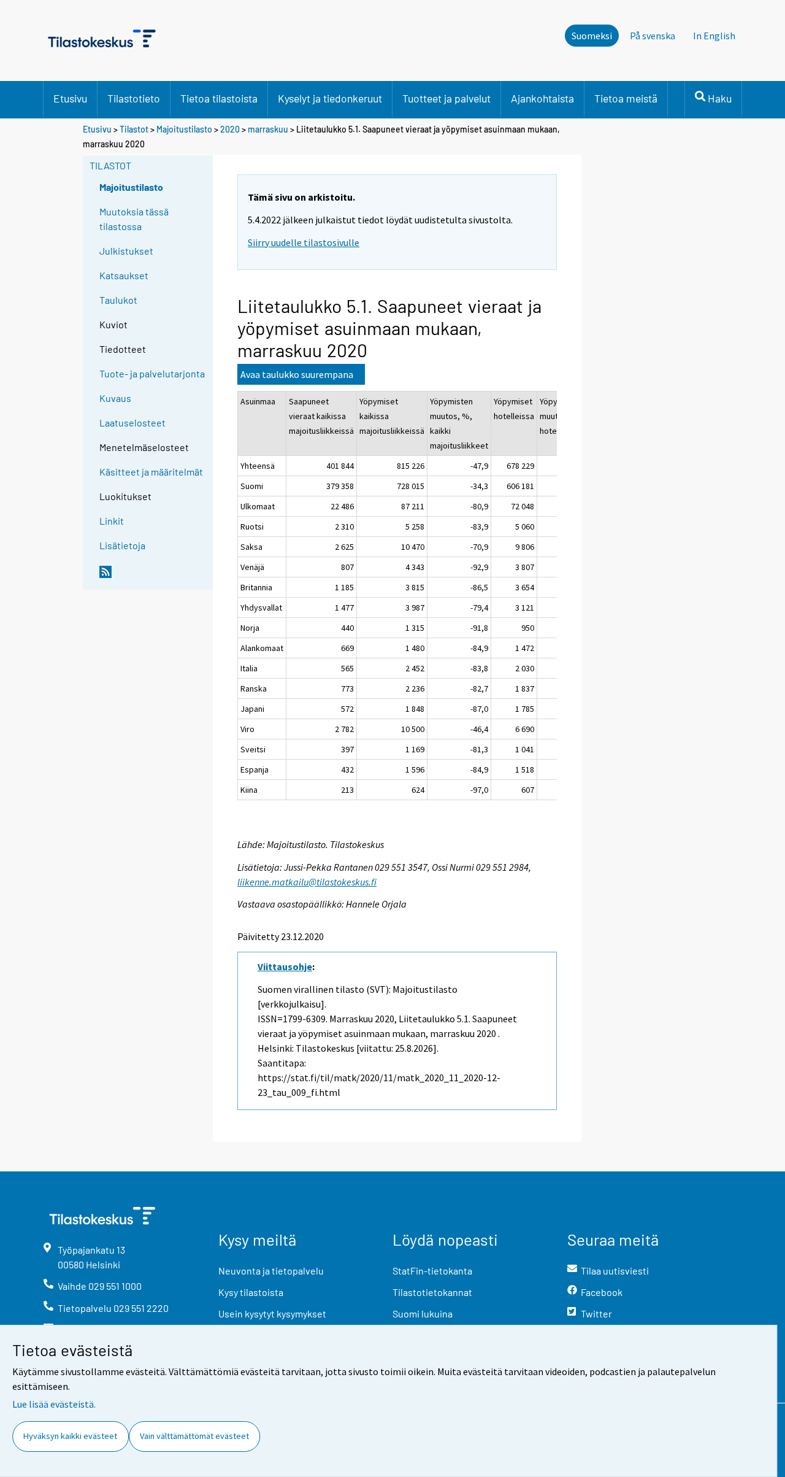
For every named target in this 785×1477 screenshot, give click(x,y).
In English (714, 35)
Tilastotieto (133, 98)
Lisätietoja (122, 545)
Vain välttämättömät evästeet (194, 1435)
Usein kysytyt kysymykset (272, 1313)
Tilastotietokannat (432, 1292)
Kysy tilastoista (250, 1292)
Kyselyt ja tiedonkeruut (330, 98)
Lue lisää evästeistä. (54, 1404)
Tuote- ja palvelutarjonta (152, 373)
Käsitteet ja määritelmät (151, 471)
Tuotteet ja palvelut (446, 98)
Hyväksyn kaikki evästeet (70, 1435)
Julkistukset (126, 250)
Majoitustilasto (184, 129)
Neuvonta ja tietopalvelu (271, 1270)
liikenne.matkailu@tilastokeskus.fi (307, 882)
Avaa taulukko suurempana (296, 374)
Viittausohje (285, 966)
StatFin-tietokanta (432, 1270)
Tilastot (134, 129)
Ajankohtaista (542, 98)
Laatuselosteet (132, 422)
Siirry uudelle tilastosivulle (303, 242)
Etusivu (70, 98)
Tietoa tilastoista (219, 98)
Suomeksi (592, 35)
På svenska (652, 35)
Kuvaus (115, 398)
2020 (230, 129)
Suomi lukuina (422, 1313)
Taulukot (118, 300)
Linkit (111, 520)
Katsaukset (123, 275)
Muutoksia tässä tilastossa (134, 219)
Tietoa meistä (625, 98)
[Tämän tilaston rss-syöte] (153, 577)
